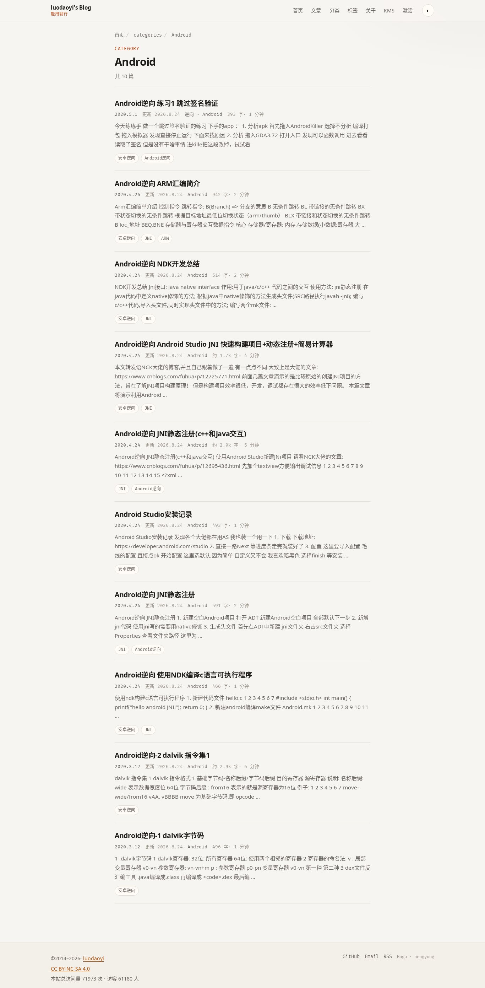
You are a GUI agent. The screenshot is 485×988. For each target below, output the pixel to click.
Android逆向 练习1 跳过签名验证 (166, 103)
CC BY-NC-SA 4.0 (70, 968)
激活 (408, 10)
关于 (371, 10)
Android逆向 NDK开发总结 (157, 264)
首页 (298, 10)
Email (372, 957)
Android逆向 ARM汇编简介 (157, 183)
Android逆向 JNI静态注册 (155, 594)
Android (212, 114)
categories (147, 35)
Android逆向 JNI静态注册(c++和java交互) (180, 433)
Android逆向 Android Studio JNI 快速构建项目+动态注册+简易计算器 (224, 344)
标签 (353, 10)
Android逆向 (157, 158)
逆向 (189, 114)
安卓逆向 (126, 158)
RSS (387, 957)
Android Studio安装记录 (153, 514)
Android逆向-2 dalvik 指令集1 (162, 755)
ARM (165, 238)
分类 (334, 10)
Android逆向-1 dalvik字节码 (159, 835)
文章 (316, 10)
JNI (148, 238)
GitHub (351, 957)
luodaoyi (93, 958)
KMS (389, 10)
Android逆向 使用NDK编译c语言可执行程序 (183, 675)
